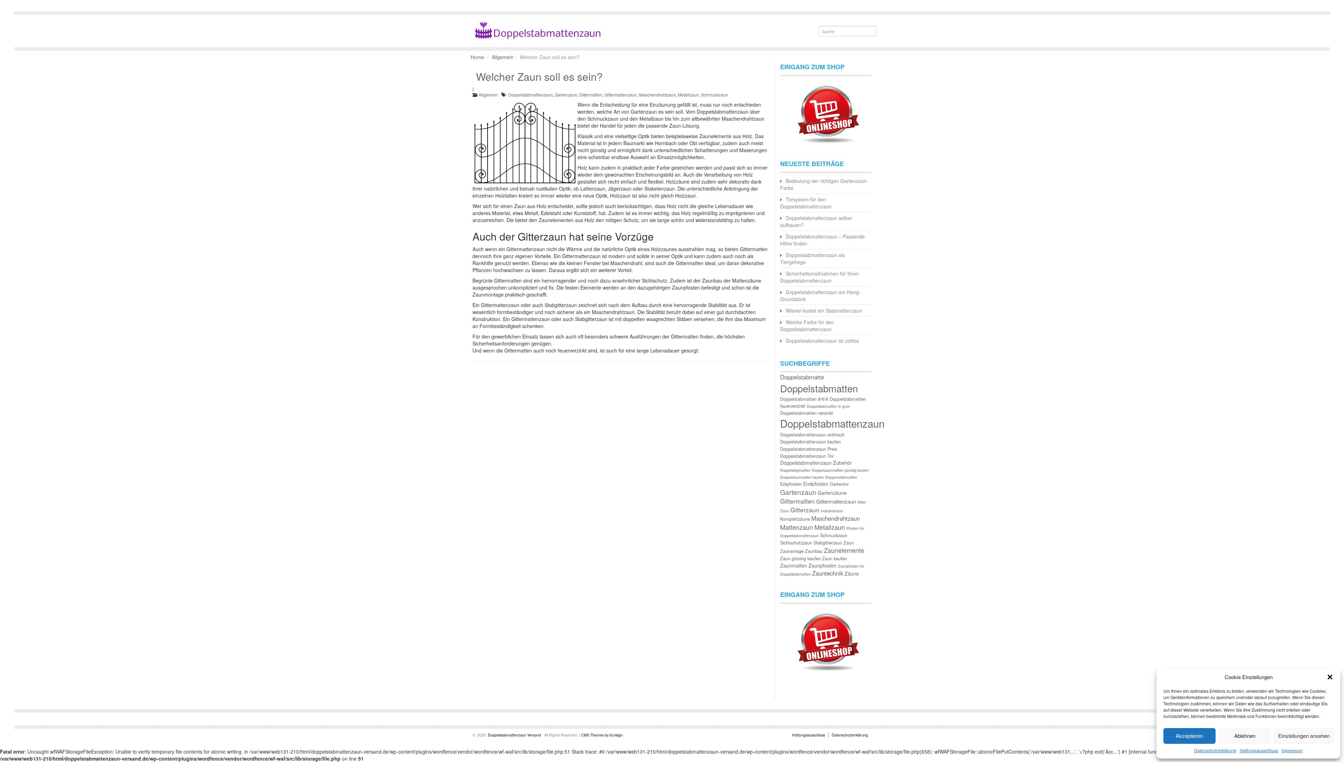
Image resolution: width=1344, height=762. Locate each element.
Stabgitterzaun (827, 542)
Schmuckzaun (714, 95)
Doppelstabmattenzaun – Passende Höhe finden (822, 240)
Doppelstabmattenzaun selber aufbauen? (816, 221)
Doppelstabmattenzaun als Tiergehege (812, 258)
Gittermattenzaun (620, 95)
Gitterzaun (804, 509)
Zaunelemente (844, 550)
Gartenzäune (832, 492)
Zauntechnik (827, 573)
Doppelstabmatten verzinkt (806, 413)
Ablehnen (1244, 735)
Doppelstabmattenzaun (530, 95)
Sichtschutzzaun (796, 542)
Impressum (1292, 750)
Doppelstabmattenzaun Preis (808, 449)
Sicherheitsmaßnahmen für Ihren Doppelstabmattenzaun (819, 277)
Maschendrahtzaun (657, 95)
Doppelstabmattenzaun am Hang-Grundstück (820, 295)
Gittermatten (590, 95)
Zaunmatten (793, 565)
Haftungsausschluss (1259, 750)
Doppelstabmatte (802, 377)
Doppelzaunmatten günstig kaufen (840, 470)
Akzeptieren (1189, 735)
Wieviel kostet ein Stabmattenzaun (824, 310)
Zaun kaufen (834, 558)
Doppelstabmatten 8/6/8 (804, 399)
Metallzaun (688, 95)
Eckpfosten (791, 483)
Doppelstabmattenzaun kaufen (810, 441)
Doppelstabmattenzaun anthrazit (812, 434)
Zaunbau (813, 551)
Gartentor (839, 483)
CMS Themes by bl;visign (602, 735)
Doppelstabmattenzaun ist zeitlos (822, 340)
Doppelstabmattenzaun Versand (514, 735)
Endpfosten (815, 483)
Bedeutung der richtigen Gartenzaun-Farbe (824, 184)
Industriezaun (832, 510)
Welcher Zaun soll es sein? (539, 76)
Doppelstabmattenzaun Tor (807, 456)
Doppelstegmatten (795, 470)
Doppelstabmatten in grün (828, 406)
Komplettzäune (795, 518)
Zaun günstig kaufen (800, 558)
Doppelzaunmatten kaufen (802, 477)
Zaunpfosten (822, 565)
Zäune (852, 573)
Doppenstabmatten (841, 477)
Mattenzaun (796, 527)
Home (477, 57)
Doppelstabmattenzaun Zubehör (816, 462)
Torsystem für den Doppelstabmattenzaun (806, 203)
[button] (1330, 677)
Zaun (849, 542)
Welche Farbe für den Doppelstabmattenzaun (807, 326)
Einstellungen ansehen (1304, 735)
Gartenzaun (566, 95)
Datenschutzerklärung (1215, 750)
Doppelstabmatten (819, 388)
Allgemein (502, 57)
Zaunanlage (792, 551)
